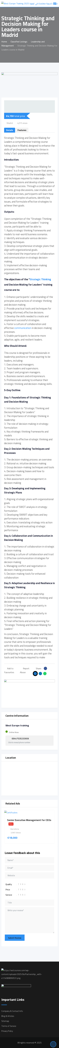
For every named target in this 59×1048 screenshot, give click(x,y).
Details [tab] (9, 130)
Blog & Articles (7, 1016)
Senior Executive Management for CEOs (29, 820)
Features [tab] (22, 130)
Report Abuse (24, 670)
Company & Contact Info (12, 1011)
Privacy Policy (7, 1031)
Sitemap (5, 1021)
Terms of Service (8, 1026)
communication (22, 328)
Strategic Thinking (40, 279)
